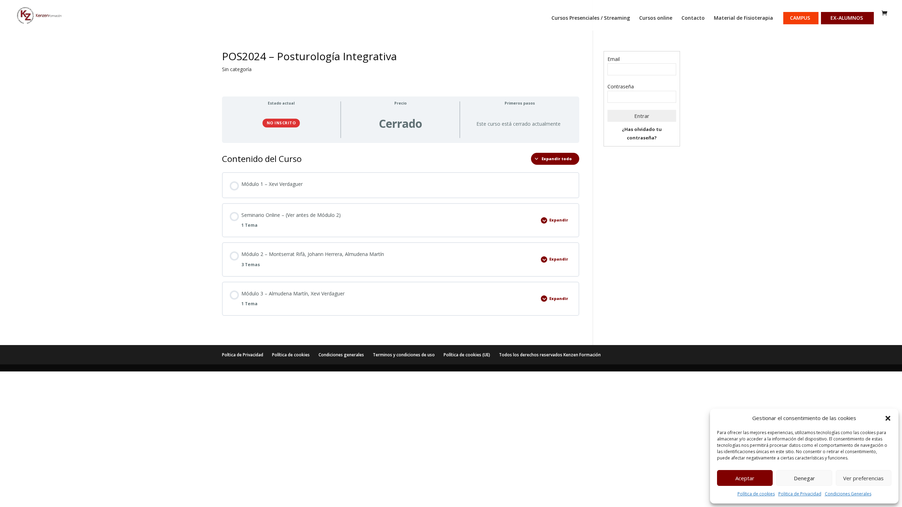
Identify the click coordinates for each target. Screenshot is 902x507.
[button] (887, 418)
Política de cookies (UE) (467, 355)
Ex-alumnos (846, 18)
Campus (800, 18)
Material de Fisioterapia (743, 18)
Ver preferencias (863, 478)
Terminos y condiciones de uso (404, 355)
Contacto (693, 18)
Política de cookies (756, 494)
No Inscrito (281, 122)
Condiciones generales (341, 355)
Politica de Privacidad (799, 494)
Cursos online (655, 18)
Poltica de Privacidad (242, 355)
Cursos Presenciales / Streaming (590, 18)
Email (613, 59)
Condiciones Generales (848, 494)
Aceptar (744, 478)
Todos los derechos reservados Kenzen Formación (550, 355)
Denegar (804, 478)
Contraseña (620, 86)
